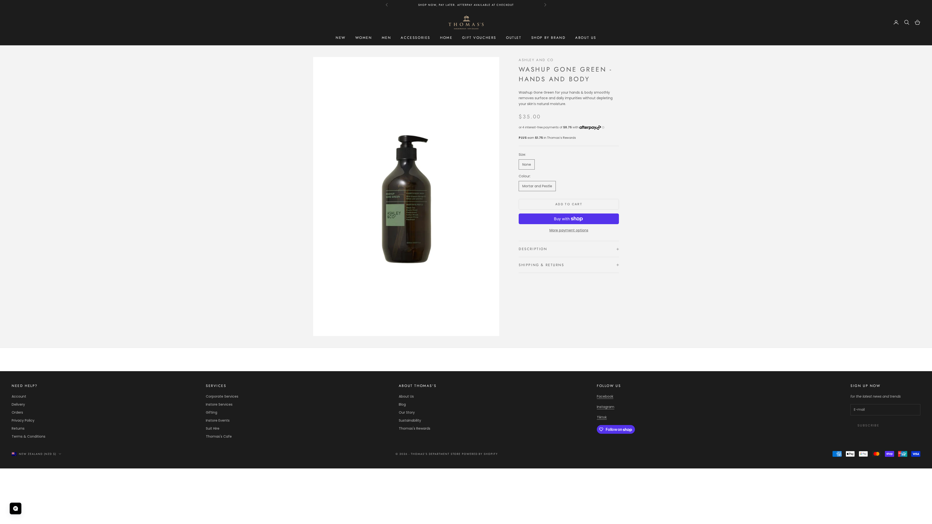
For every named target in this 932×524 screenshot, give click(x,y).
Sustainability (410, 420)
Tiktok (602, 417)
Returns (18, 428)
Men (386, 37)
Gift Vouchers (479, 37)
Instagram (605, 406)
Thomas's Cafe (219, 436)
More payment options (568, 230)
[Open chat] (15, 508)
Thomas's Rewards (414, 428)
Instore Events (218, 420)
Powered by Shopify (480, 454)
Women (363, 37)
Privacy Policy (23, 420)
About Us (406, 396)
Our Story (407, 412)
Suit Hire (212, 428)
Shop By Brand (548, 37)
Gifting (211, 412)
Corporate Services (222, 396)
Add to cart (568, 204)
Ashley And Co (536, 59)
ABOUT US (585, 37)
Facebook (605, 396)
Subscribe (868, 425)
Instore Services (219, 404)
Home (446, 37)
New (341, 37)
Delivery (18, 404)
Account (19, 396)
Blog (402, 404)
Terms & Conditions (28, 436)
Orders (17, 412)
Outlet (514, 37)
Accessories (415, 37)
